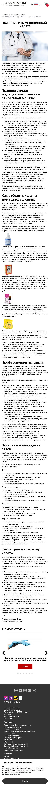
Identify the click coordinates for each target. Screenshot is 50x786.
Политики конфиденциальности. (16, 773)
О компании (8, 753)
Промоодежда (9, 733)
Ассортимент (9, 722)
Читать (25, 666)
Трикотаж (8, 740)
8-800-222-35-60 (12, 702)
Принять (25, 781)
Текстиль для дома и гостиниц (16, 744)
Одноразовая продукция (13, 750)
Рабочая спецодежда (12, 736)
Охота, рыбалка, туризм (13, 738)
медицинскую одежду (20, 344)
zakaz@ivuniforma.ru (12, 710)
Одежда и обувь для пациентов (16, 746)
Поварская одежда (11, 729)
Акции (6, 756)
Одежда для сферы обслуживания (17, 725)
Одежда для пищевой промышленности (19, 731)
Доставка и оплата (11, 758)
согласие (5, 770)
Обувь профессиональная (14, 742)
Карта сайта (8, 718)
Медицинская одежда (12, 727)
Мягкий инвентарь (11, 748)
